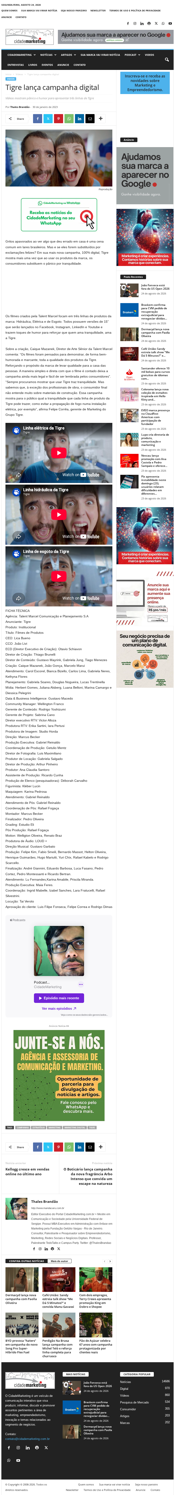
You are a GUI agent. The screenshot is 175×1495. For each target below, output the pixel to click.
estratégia (39, 1127)
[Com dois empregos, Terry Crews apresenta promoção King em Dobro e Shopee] (95, 1279)
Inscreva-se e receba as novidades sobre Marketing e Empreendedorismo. (145, 83)
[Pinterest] (58, 118)
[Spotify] (149, 23)
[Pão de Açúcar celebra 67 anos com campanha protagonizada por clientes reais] (95, 1325)
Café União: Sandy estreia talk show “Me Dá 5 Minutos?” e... (155, 352)
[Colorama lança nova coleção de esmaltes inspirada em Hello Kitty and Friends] (129, 394)
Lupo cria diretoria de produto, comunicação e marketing (155, 440)
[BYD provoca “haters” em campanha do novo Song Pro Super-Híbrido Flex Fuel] (22, 1325)
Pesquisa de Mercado (134, 1402)
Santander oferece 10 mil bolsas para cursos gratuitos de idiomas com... (155, 373)
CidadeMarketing (20, 54)
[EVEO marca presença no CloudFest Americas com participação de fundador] (129, 415)
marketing (55, 1127)
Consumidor (128, 1409)
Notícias (46, 54)
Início (8, 74)
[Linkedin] (142, 23)
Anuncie (6, 17)
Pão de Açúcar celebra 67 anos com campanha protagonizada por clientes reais (95, 1346)
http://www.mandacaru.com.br (47, 1208)
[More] (101, 118)
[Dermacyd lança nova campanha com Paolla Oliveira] (22, 1279)
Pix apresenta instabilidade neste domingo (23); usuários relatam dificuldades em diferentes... (153, 485)
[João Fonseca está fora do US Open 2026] (129, 290)
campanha (23, 1127)
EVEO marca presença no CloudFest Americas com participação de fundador (155, 417)
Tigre (92, 1127)
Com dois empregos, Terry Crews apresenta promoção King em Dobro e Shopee (95, 1301)
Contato (20, 17)
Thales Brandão (20, 107)
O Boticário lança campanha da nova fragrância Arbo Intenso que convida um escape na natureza (88, 1176)
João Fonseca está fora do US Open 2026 (155, 287)
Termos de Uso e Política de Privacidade (135, 10)
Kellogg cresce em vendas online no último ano (27, 1171)
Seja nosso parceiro (74, 10)
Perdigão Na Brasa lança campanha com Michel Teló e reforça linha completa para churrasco (57, 1348)
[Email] (90, 118)
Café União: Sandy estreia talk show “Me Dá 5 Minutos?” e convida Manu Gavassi (58, 1301)
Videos (149, 54)
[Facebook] (128, 23)
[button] (167, 60)
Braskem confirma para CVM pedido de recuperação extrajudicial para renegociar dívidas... (154, 311)
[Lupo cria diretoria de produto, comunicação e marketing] (129, 440)
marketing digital (74, 1127)
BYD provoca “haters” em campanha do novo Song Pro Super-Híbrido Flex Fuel (21, 1346)
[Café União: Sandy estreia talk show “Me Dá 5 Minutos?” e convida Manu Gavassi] (58, 1279)
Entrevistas (16, 64)
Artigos (66, 54)
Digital (124, 1388)
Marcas (125, 1423)
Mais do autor (59, 1261)
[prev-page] (104, 1261)
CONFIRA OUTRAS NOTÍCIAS (26, 1261)
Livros (32, 64)
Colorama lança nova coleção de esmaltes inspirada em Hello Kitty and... (155, 394)
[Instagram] (135, 23)
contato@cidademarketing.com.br (27, 1439)
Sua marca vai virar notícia (39, 10)
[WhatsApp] (163, 23)
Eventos (47, 64)
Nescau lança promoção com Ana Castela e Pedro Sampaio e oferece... (154, 461)
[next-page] (110, 1261)
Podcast (130, 54)
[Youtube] (170, 23)
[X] (156, 23)
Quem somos (9, 10)
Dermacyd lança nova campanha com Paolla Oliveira (21, 1299)
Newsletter (98, 10)
